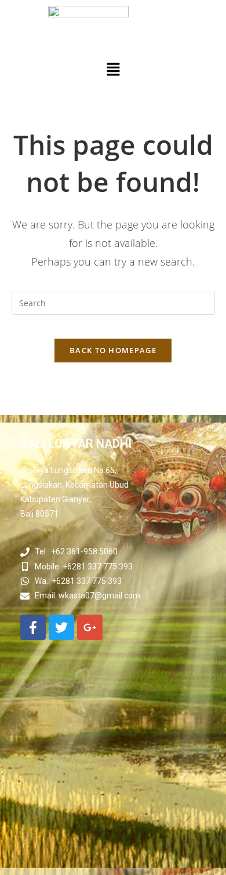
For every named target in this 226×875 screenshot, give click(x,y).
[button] (113, 69)
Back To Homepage (113, 350)
